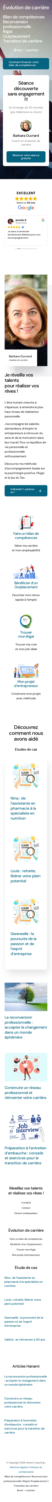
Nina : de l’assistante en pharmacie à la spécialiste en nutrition (23, 808)
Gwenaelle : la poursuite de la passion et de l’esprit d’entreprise (23, 943)
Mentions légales (19, 1467)
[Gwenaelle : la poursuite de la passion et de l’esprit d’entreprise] (26, 912)
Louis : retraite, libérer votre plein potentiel (25, 875)
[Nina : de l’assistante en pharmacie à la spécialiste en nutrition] (26, 776)
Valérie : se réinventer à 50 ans (24, 1339)
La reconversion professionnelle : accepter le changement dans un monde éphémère (26, 1027)
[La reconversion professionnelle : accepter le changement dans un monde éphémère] (26, 997)
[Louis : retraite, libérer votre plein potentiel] (26, 849)
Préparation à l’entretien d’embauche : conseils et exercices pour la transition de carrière (25, 1155)
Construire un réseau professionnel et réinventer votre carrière (25, 1092)
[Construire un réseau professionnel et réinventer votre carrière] (26, 1067)
